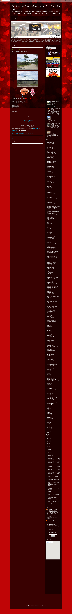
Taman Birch (49, 416)
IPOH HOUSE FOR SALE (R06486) (54, 458)
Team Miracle (49, 428)
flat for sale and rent (50, 226)
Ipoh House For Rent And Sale (52, 277)
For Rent (48, 227)
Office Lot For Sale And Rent (51, 346)
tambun (48, 423)
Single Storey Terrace (50, 404)
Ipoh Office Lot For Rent (51, 293)
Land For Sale (49, 330)
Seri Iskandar (49, 384)
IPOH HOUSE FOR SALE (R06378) (54, 461)
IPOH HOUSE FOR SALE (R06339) (54, 475)
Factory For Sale (49, 217)
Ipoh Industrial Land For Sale (51, 287)
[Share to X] (23, 130)
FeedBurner (55, 537)
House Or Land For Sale (51, 241)
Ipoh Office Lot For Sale (51, 295)
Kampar (48, 316)
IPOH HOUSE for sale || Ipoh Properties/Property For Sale (52, 510)
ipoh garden (49, 271)
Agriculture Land (49, 151)
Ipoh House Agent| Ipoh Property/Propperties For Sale (52, 525)
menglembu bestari (50, 340)
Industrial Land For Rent (51, 247)
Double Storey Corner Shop (51, 208)
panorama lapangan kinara (51, 350)
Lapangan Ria (49, 335)
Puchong (48, 370)
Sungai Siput (49, 413)
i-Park (48, 246)
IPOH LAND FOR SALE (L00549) (54, 501)
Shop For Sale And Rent (51, 389)
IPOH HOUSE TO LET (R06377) (53, 462)
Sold (47, 409)
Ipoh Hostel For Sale (50, 273)
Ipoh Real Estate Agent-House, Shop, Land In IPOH (52, 520)
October (49, 457)
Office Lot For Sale (50, 345)
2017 (48, 446)
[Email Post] (20, 130)
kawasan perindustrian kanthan (52, 322)
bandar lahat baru (50, 166)
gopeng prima (49, 232)
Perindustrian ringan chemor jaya (52, 364)
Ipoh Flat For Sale (50, 268)
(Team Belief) (49, 141)
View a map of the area (27, 121)
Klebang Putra (49, 325)
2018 (48, 505)
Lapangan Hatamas (50, 331)
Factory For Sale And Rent (51, 218)
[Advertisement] (50, 577)
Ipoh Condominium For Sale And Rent (53, 260)
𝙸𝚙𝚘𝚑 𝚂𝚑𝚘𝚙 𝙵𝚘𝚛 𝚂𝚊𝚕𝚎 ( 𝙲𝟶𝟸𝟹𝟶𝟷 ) (52, 517)
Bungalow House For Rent (51, 175)
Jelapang (48, 312)
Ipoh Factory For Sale (50, 263)
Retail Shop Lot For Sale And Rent (52, 380)
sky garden (48, 408)
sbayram (37, 605)
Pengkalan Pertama (50, 363)
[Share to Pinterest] (25, 130)
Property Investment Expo (17, 18)
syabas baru (49, 414)
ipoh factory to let (50, 266)
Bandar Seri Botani (50, 167)
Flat (47, 222)
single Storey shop (50, 403)
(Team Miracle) (49, 143)
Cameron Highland (50, 182)
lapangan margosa (50, 334)
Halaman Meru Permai (50, 236)
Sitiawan (48, 407)
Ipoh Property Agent (50, 297)
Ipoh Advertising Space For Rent (52, 250)
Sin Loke (48, 394)
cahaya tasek (49, 181)
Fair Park (48, 219)
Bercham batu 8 (49, 172)
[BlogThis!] (22, 130)
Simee (48, 392)
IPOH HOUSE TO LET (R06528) (53, 473)
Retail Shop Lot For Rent (51, 378)
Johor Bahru (49, 315)
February (49, 449)
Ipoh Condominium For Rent (51, 257)
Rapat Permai (49, 374)
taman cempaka (49, 417)
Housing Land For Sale (50, 243)
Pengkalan (48, 355)
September (50, 455)
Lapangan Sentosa (50, 336)
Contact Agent (28, 117)
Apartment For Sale (50, 158)
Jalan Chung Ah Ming (50, 310)
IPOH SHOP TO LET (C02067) (53, 493)
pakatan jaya (49, 349)
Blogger (44, 605)
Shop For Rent (32, 18)
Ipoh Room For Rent (50, 300)
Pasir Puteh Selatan (50, 354)
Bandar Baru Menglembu (51, 161)
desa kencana (49, 202)
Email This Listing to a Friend (27, 120)
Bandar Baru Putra (50, 162)
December (49, 503)
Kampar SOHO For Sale (51, 317)
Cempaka (48, 185)
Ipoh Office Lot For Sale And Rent (52, 296)
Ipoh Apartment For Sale (51, 253)
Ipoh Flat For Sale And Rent (51, 269)
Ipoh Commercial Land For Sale (52, 256)
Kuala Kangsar (49, 326)
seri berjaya (48, 383)
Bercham (48, 171)
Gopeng (48, 231)
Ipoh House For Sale (50, 278)
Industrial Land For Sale (51, 248)
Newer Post (15, 139)
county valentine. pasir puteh (51, 198)
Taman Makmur (49, 418)
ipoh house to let (49, 281)
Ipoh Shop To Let (49, 307)
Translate (53, 49)
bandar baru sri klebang (50, 163)
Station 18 (48, 412)
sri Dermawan (49, 411)
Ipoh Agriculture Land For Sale (52, 251)
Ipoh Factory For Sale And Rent (52, 264)
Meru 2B (48, 341)
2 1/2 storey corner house (51, 146)
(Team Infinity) (49, 142)
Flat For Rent (49, 223)
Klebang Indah (49, 324)
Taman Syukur (49, 421)
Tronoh (48, 432)
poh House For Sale (50, 368)
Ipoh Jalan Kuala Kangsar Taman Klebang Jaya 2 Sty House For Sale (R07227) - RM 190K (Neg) (52, 512)
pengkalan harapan (50, 360)
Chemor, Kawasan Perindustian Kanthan (23, 96)
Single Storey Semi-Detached (51, 402)
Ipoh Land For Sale (50, 292)
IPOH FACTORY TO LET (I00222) (54, 479)
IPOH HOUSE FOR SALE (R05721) (54, 459)
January (49, 447)
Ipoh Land (48, 291)
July (48, 452)
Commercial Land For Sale (51, 191)
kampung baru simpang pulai (51, 321)
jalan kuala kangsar (50, 311)
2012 (48, 438)
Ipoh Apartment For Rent (51, 252)
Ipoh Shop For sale (50, 305)
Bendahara (48, 170)
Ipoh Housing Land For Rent (51, 283)
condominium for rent (50, 193)
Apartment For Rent (50, 157)
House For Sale (49, 238)
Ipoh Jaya (48, 288)
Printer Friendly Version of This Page (27, 119)
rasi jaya (48, 375)
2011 (48, 437)
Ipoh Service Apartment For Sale (52, 301)
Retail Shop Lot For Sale (51, 379)
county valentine (49, 197)
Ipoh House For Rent (50, 276)
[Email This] (21, 130)
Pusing (48, 373)
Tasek (48, 426)
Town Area (48, 431)
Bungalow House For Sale (51, 176)
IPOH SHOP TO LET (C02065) (53, 476)
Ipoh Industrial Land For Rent (51, 286)
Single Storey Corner (50, 398)
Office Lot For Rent (50, 344)
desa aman (48, 201)
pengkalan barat (49, 358)
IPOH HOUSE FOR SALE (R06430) (54, 469)
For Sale (48, 228)
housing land (49, 242)
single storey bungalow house (51, 397)
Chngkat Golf (49, 187)
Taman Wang (49, 422)
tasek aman (48, 427)
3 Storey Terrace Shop (50, 148)
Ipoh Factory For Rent (50, 262)
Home (26, 18)
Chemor (48, 186)
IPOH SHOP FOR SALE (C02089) (53, 494)
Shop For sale (49, 388)
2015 (48, 443)
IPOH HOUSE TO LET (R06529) (53, 470)
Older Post (40, 139)
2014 (48, 441)
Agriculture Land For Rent (51, 152)
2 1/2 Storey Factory (50, 147)
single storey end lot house (51, 399)
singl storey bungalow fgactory (27, 133)
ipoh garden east (49, 272)
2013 (48, 440)
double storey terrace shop (51, 214)
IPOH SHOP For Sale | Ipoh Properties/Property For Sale (51, 516)
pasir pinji (48, 351)
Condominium (49, 192)
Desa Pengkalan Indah (50, 203)
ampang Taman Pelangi (50, 156)
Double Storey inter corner (51, 210)
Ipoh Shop (48, 302)
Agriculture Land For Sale (51, 153)
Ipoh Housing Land (50, 282)
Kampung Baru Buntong (51, 320)
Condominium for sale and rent (52, 196)
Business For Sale (49, 180)
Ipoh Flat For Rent (50, 267)
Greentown (48, 233)
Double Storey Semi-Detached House (53, 211)
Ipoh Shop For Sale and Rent (51, 306)
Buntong (48, 177)
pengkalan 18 (49, 356)
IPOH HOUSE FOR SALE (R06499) (54, 466)
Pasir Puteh (48, 353)
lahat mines (48, 329)
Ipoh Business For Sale (50, 255)
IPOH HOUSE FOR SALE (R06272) (54, 472)
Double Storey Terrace (50, 213)
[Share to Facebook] (24, 130)
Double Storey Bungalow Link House (53, 206)
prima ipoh (48, 369)
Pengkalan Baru (49, 359)
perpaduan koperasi (50, 365)
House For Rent (49, 237)
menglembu (48, 339)
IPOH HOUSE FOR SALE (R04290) (53, 526)
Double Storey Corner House (51, 207)
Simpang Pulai (49, 393)
